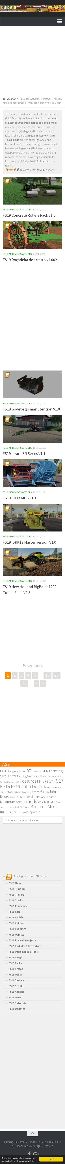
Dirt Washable (38, 771)
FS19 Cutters (16, 923)
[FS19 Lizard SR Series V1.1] (32, 429)
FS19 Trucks (16, 900)
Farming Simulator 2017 (9, 782)
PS (24, 807)
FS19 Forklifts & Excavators (25, 946)
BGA (3, 771)
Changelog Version (16, 771)
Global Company (23, 792)
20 (56, 675)
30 (24, 683)
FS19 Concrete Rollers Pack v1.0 (29, 215)
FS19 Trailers (16, 894)
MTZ (44, 802)
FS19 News (15, 997)
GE (13, 792)
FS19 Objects (16, 934)
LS (17, 797)
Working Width (31, 812)
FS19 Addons (16, 991)
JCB (47, 792)
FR (39, 781)
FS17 (58, 780)
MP (39, 802)
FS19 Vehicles (17, 917)
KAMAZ (12, 797)
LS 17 (28, 797)
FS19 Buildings (17, 929)
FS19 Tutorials (17, 1003)
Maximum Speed (12, 801)
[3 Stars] (12, 169)
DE (29, 770)
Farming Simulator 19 (53, 776)
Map (33, 796)
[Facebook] (29, 1154)
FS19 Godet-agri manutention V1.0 (31, 409)
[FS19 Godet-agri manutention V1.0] (32, 384)
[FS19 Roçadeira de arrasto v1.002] (32, 235)
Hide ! (51, 1159)
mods (31, 801)
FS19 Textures (17, 980)
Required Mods (44, 806)
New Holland (6, 807)
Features (28, 781)
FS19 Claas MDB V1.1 (19, 497)
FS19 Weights (17, 957)
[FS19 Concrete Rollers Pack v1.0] (32, 191)
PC (13, 807)
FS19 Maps (15, 883)
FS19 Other (15, 974)
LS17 (21, 797)
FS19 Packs (15, 963)
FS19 (5, 786)
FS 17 (49, 781)
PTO (28, 807)
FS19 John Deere (27, 786)
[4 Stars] (15, 169)
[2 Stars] (9, 169)
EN (46, 770)
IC (44, 792)
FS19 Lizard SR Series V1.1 (24, 453)
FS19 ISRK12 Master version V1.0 (29, 542)
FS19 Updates (17, 1009)
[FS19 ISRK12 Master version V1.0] (32, 517)
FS (43, 781)
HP (39, 791)
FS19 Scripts (16, 986)
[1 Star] (6, 169)
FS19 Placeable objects (22, 940)
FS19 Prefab (16, 969)
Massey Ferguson (46, 796)
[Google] (35, 1154)
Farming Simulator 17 (29, 776)
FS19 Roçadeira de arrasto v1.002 (30, 259)
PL (21, 807)
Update (16, 811)
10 (47, 675)
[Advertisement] (32, 62)
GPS (34, 792)
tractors (5, 812)
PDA (17, 807)
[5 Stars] (18, 169)
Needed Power (54, 802)
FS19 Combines (18, 906)
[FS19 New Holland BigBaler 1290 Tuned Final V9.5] (32, 562)
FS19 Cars (14, 911)
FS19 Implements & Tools (17, 209)
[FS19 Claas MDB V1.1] (32, 473)
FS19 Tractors (17, 889)
